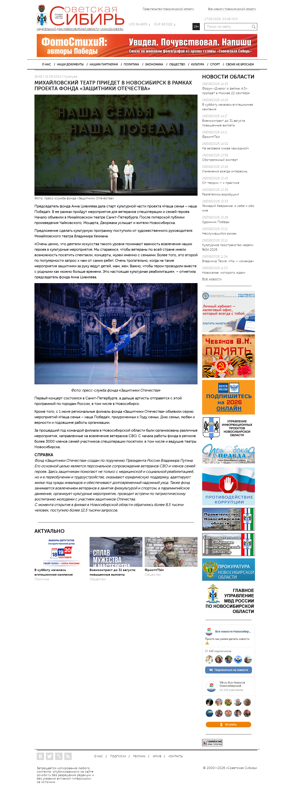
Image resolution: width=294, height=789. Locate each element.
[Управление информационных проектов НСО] (228, 439)
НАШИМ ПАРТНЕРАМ (104, 64)
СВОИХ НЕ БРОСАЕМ (240, 64)
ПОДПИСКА (118, 756)
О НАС (46, 64)
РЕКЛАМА (139, 756)
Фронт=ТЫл (154, 570)
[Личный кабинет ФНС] (228, 331)
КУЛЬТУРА (197, 64)
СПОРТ (215, 64)
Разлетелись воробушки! (220, 194)
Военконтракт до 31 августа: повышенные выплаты (113, 572)
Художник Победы (215, 222)
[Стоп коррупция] (228, 504)
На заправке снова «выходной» (225, 148)
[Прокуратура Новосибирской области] (228, 579)
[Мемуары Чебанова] (228, 376)
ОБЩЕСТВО (177, 64)
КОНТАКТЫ (176, 756)
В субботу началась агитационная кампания (53, 572)
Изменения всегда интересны (224, 171)
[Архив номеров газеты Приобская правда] (228, 464)
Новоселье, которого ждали (223, 272)
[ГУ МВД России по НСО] (228, 613)
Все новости (212, 279)
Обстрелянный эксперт (220, 160)
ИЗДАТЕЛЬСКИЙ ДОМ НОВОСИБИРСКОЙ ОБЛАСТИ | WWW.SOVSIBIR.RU (83, 16)
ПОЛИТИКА (131, 64)
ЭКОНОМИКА (154, 64)
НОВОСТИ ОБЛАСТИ (228, 77)
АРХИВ (157, 756)
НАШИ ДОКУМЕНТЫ (70, 64)
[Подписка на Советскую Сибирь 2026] (228, 413)
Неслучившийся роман (219, 233)
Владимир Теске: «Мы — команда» (228, 261)
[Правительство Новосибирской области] (228, 529)
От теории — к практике (220, 183)
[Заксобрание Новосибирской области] (228, 555)
